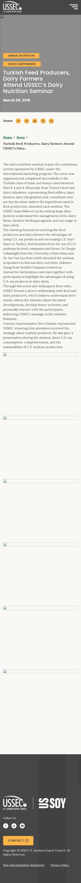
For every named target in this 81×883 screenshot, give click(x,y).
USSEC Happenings (22, 64)
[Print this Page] (43, 120)
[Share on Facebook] (18, 120)
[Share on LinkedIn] (34, 120)
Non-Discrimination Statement (23, 865)
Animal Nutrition (21, 56)
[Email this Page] (51, 120)
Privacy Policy (60, 865)
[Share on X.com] (26, 120)
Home (7, 137)
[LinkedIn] (14, 826)
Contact (16, 840)
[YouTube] (22, 826)
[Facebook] (5, 826)
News (21, 137)
